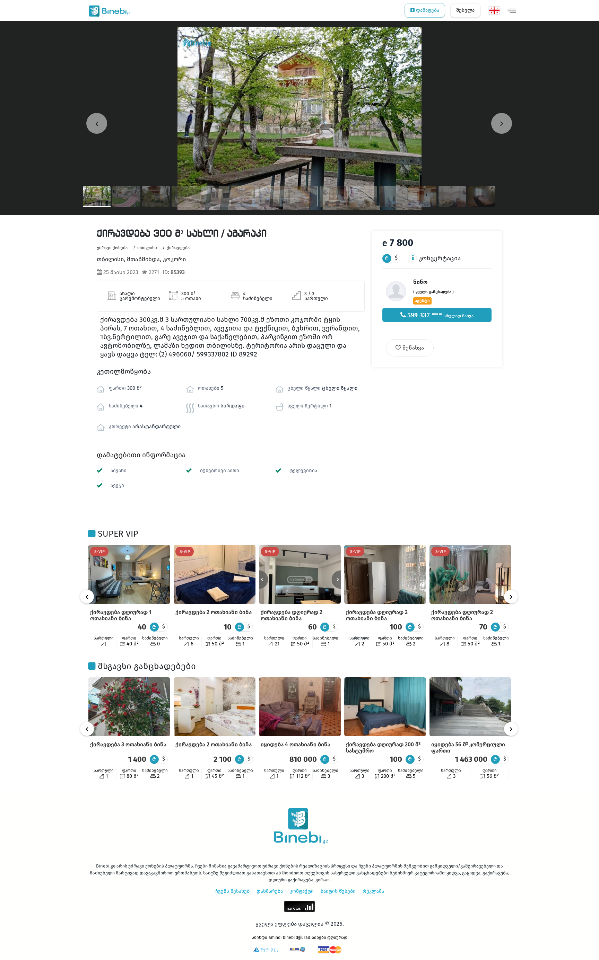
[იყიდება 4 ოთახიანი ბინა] (300, 706)
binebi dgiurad (296, 937)
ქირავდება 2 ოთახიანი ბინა (213, 612)
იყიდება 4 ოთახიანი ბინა (295, 744)
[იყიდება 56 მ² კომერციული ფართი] (470, 706)
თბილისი (147, 247)
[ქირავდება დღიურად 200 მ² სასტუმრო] (385, 706)
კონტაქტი (302, 891)
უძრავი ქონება (112, 247)
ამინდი (259, 937)
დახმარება (270, 891)
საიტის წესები (338, 891)
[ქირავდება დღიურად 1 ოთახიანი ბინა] (129, 574)
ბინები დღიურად (329, 937)
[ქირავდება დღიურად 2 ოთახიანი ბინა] (300, 574)
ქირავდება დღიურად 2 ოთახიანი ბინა (291, 615)
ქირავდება (178, 247)
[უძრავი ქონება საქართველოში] (108, 10)
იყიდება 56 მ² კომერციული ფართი (468, 747)
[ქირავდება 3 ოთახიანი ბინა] (129, 706)
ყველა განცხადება (433, 292)
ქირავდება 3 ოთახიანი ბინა (128, 744)
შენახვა (412, 347)
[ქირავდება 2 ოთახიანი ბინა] (214, 574)
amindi (275, 937)
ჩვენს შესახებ (232, 891)
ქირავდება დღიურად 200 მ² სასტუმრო (383, 747)
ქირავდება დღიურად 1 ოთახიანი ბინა (120, 615)
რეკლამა (373, 891)
